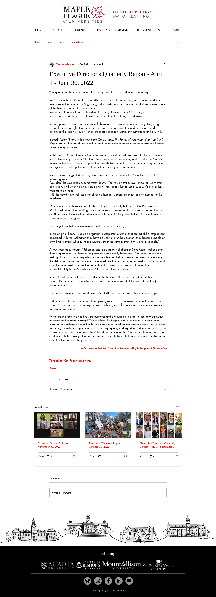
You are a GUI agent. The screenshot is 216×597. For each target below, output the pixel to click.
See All (179, 406)
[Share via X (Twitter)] (58, 378)
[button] (178, 42)
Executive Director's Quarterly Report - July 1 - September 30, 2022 (158, 445)
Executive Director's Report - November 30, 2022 (54, 445)
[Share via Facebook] (50, 378)
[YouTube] (129, 581)
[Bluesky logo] (87, 581)
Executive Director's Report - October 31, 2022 (106, 445)
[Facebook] (108, 581)
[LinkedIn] (119, 581)
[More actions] (165, 64)
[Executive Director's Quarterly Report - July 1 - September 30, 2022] (159, 425)
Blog (50, 42)
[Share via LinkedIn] (66, 378)
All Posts (37, 42)
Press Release (76, 42)
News (61, 42)
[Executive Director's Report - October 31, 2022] (108, 425)
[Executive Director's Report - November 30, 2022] (57, 425)
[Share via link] (74, 378)
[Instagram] (98, 581)
